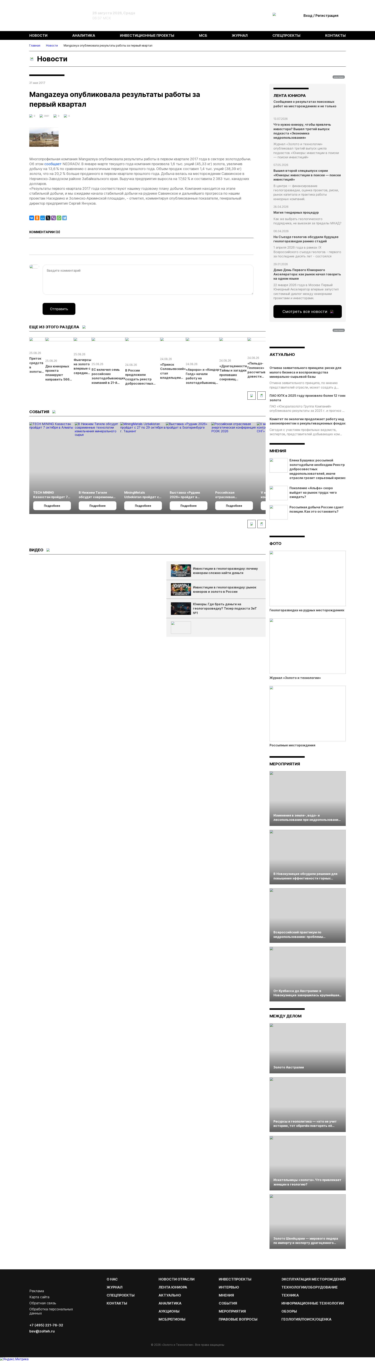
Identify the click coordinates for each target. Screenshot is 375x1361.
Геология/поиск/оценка (306, 1319)
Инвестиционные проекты (147, 35)
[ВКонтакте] (31, 218)
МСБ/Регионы (172, 1319)
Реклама (36, 1291)
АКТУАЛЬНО (282, 354)
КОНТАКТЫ (117, 1303)
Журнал (240, 35)
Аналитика (83, 35)
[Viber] (53, 218)
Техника (290, 1295)
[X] (48, 218)
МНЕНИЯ (226, 1295)
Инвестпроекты (235, 1279)
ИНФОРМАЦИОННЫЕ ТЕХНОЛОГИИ (312, 1303)
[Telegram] (64, 218)
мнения (278, 451)
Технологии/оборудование (309, 1287)
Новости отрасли (177, 1279)
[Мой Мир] (42, 218)
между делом (286, 1016)
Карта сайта (39, 1297)
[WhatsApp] (59, 218)
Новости (38, 35)
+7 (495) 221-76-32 (46, 1325)
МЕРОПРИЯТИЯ (232, 1311)
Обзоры (289, 1311)
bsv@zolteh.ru (42, 1331)
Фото (275, 543)
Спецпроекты (286, 35)
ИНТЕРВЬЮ (229, 1287)
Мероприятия (285, 764)
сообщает (53, 164)
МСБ (203, 35)
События (228, 1303)
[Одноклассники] (37, 218)
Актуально (170, 1295)
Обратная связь (42, 1303)
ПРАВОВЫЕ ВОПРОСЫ (238, 1319)
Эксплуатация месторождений (313, 1279)
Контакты (335, 35)
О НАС (112, 1279)
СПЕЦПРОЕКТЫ (121, 1295)
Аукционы (169, 1311)
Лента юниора (173, 1287)
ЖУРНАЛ (114, 1287)
